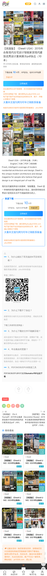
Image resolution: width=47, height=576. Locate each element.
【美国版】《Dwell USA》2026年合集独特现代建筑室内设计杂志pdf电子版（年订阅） (12, 461)
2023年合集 (30, 473)
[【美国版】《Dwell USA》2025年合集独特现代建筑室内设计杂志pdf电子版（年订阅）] (34, 444)
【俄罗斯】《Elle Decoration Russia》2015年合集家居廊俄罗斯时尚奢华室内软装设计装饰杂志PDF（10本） (34, 419)
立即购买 (23, 83)
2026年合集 (8, 436)
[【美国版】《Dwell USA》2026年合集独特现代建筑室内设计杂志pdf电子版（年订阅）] (12, 444)
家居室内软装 (25, 64)
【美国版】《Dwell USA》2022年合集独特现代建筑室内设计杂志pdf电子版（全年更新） (12, 536)
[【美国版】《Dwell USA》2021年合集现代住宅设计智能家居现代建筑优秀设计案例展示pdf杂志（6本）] (34, 518)
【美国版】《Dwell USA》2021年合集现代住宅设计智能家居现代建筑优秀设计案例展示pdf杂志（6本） (34, 536)
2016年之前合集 (12, 64)
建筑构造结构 (37, 64)
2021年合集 (30, 510)
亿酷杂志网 (6, 4)
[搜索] (35, 3)
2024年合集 (8, 473)
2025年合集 (30, 436)
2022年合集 (8, 510)
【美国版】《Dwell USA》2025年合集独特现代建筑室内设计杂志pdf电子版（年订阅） (34, 461)
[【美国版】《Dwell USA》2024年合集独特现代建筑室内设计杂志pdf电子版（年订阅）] (12, 481)
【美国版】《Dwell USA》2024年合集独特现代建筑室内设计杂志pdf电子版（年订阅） (12, 499)
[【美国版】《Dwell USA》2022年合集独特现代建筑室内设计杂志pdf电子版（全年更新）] (12, 518)
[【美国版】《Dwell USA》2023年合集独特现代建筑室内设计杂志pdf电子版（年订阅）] (34, 481)
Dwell (5, 399)
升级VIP (9, 77)
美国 (5, 66)
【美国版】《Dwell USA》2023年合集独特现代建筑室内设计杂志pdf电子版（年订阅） (34, 499)
